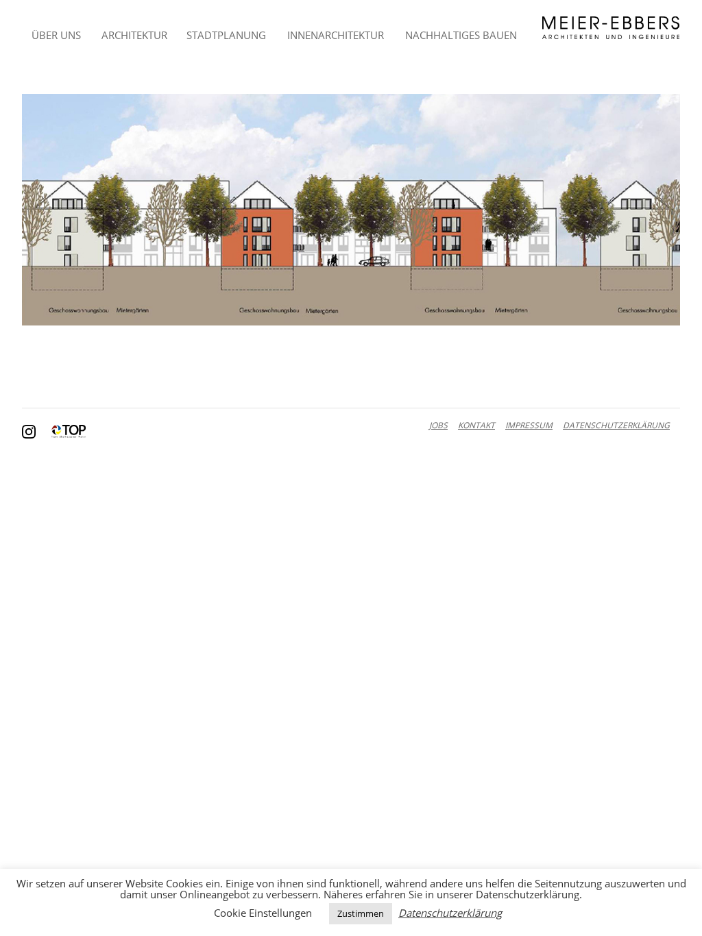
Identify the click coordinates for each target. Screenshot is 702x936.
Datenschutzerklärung (450, 913)
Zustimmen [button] (360, 913)
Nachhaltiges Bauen (461, 35)
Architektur (134, 35)
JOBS (438, 425)
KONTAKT (476, 425)
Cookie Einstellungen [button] (263, 913)
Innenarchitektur (335, 35)
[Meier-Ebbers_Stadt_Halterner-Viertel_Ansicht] (351, 209)
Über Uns (56, 35)
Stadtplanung (226, 35)
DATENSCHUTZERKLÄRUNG (616, 425)
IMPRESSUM (529, 425)
